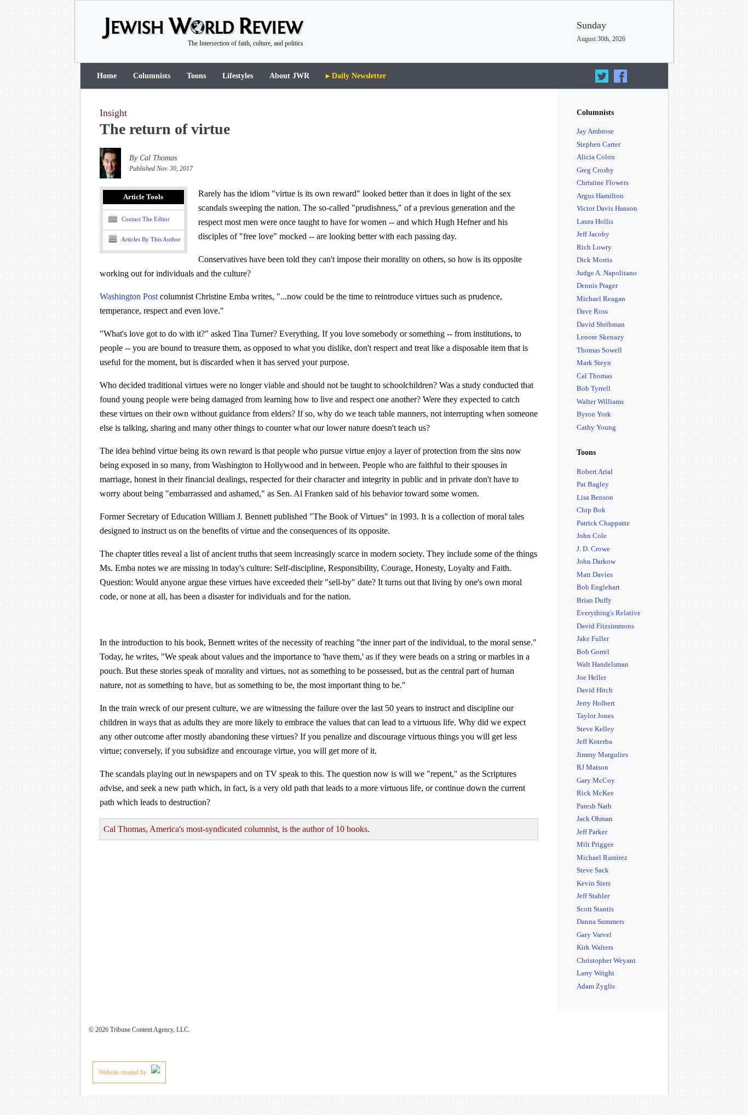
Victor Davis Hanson (607, 208)
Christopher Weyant (606, 960)
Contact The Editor (145, 219)
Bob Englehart (598, 587)
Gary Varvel (594, 935)
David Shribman (601, 324)
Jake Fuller (593, 638)
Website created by (123, 1072)
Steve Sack (593, 870)
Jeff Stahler (593, 896)
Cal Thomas (594, 376)
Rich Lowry (594, 247)
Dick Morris (594, 260)
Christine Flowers (603, 182)
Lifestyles (237, 76)
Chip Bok (591, 510)
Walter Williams (600, 401)
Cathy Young (596, 427)
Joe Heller (591, 677)
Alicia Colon (596, 157)
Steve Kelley (595, 729)
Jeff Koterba (594, 741)
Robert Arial (595, 471)
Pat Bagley (593, 484)
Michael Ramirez (602, 857)
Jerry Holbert (596, 703)
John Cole (592, 535)
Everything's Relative (609, 613)
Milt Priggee (595, 844)
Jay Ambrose (595, 131)
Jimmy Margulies (602, 754)
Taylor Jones (595, 716)
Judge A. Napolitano (607, 273)
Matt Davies (595, 574)
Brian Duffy (594, 600)
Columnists (151, 76)
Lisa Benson (595, 497)
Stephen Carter (598, 144)
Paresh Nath (594, 806)
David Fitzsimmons (605, 626)
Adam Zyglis (596, 986)
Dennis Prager (597, 285)
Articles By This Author (150, 239)
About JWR (289, 76)
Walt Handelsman (603, 664)
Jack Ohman (595, 818)
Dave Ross (592, 311)
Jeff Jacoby (593, 234)
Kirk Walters (595, 947)
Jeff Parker (592, 832)
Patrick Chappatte (603, 523)
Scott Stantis (595, 909)
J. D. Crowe (593, 549)
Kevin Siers (594, 883)
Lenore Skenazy (600, 337)
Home (107, 76)
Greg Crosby (595, 170)
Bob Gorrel (593, 652)
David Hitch (595, 690)
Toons (196, 76)
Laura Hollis (595, 221)
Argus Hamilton (600, 196)
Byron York (594, 414)
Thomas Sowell (599, 350)
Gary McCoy (596, 780)
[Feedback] (708, 1077)
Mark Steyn (594, 363)
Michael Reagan (601, 298)
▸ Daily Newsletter (356, 76)
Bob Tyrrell (594, 388)
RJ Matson (592, 767)
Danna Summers (600, 921)
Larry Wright (595, 973)
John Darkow (596, 561)
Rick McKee (595, 793)
